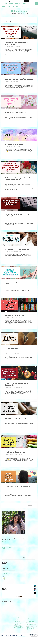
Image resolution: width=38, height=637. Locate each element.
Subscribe (4, 562)
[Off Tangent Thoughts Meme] (19, 135)
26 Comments (17, 114)
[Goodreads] (8, 548)
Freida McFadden (5, 589)
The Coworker (4, 588)
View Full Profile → (4, 541)
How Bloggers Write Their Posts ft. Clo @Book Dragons (16, 43)
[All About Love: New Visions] (35, 594)
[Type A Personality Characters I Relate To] (19, 102)
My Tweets (3, 602)
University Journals (19, 6)
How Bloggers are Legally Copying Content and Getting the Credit (18, 215)
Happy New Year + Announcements (16, 283)
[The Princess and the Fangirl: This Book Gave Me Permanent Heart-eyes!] (19, 167)
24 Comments (19, 420)
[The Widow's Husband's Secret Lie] (35, 587)
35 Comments (18, 251)
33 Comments (19, 317)
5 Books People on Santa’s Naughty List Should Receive (17, 384)
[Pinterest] (10, 548)
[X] (3, 548)
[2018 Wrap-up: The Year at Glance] (19, 305)
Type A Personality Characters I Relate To (17, 112)
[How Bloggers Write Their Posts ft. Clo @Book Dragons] (19, 32)
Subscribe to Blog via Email (7, 556)
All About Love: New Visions (6, 592)
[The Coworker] (35, 590)
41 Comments (17, 146)
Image (7, 46)
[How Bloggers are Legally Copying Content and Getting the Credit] (19, 204)
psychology (3, 6)
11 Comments (19, 454)
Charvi (3, 535)
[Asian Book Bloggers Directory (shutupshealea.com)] (10, 573)
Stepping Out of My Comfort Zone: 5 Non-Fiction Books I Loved (30, 628)
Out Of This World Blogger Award (15, 452)
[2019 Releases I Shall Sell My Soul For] (19, 408)
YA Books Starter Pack (11, 349)
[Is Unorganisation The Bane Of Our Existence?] (19, 68)
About (6, 3)
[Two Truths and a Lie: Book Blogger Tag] (19, 239)
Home (2, 3)
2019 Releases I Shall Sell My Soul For (16, 418)
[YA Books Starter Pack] (19, 338)
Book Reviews (17, 3)
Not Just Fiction (19, 11)
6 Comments (17, 181)
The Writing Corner (10, 6)
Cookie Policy (20, 635)
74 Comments (19, 218)
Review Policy (11, 3)
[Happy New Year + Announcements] (19, 272)
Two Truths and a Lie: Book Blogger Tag (17, 249)
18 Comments (17, 46)
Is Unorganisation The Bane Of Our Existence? (19, 79)
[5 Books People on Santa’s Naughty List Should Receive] (19, 373)
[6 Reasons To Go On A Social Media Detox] (19, 476)
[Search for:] (8, 570)
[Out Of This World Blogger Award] (19, 441)
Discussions (24, 3)
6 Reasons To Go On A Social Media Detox (17, 487)
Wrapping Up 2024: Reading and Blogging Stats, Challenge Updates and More (19, 620)
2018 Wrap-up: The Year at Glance (15, 315)
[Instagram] (5, 548)
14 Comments (17, 81)
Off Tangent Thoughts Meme (14, 144)
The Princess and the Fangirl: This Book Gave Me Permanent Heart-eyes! (18, 178)
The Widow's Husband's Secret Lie (7, 585)
